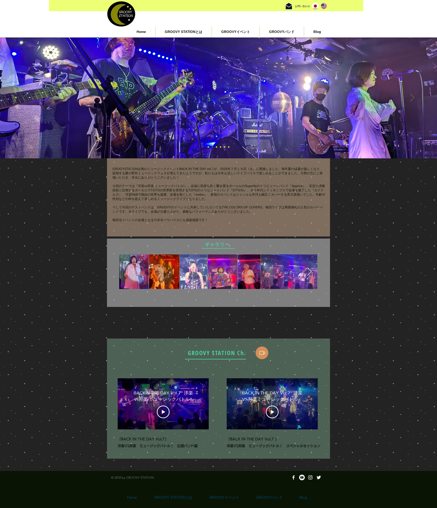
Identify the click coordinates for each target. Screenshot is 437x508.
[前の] (25, 98)
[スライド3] (216, 147)
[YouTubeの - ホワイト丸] (302, 477)
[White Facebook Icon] (293, 477)
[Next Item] (309, 271)
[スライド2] (212, 147)
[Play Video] (163, 412)
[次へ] (412, 98)
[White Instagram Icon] (310, 477)
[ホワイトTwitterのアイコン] (319, 477)
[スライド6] (208, 147)
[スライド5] (224, 147)
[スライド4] (220, 147)
